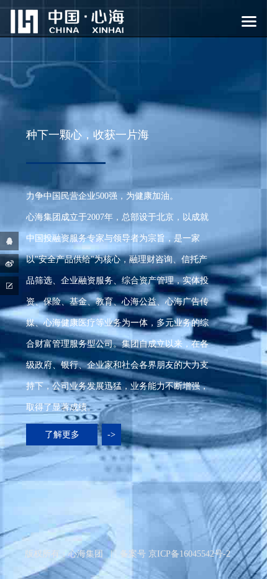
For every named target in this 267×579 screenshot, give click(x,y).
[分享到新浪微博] (9, 263)
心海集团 (85, 553)
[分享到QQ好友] (9, 241)
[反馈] (9, 285)
